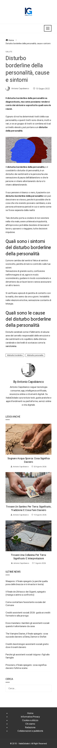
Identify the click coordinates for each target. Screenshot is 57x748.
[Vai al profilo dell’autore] (28, 370)
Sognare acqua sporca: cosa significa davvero (28, 460)
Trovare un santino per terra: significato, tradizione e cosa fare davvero (28, 508)
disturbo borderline (15, 355)
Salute (9, 52)
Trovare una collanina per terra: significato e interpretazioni (28, 556)
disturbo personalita (35, 355)
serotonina (11, 346)
